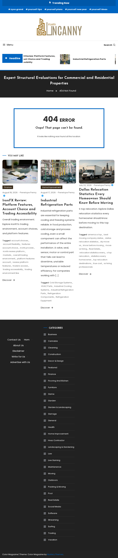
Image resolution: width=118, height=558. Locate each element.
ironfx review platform (14, 251)
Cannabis (53, 341)
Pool (50, 493)
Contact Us (14, 339)
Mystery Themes (55, 554)
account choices (19, 240)
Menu (10, 44)
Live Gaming (54, 460)
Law (50, 453)
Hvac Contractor (56, 440)
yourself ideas (99, 9)
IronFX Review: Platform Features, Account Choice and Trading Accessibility (35, 59)
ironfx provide (27, 247)
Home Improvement (51, 187)
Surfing (51, 526)
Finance (8, 187)
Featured (52, 367)
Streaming (53, 519)
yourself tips (35, 9)
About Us (18, 345)
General (52, 420)
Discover (7, 280)
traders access (20, 265)
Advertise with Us (20, 362)
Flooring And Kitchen (58, 380)
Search (108, 45)
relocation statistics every (92, 252)
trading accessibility (13, 269)
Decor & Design (56, 360)
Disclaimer (18, 350)
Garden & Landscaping (59, 407)
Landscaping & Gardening (61, 447)
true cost (97, 263)
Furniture (52, 387)
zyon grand (17, 9)
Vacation (52, 539)
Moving (51, 473)
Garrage (52, 413)
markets (7, 255)
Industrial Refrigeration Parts (87, 59)
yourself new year (77, 9)
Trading (52, 533)
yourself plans (55, 9)
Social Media (54, 506)
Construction (54, 354)
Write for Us (18, 356)
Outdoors (53, 480)
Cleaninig (53, 347)
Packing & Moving (57, 486)
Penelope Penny (102, 185)
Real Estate (94, 248)
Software (52, 513)
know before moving (93, 245)
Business (52, 334)
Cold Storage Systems (61, 282)
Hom (27, 339)
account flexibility (11, 244)
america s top (95, 234)
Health (51, 427)
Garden (52, 400)
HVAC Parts (46, 286)
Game (51, 394)
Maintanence (54, 466)
